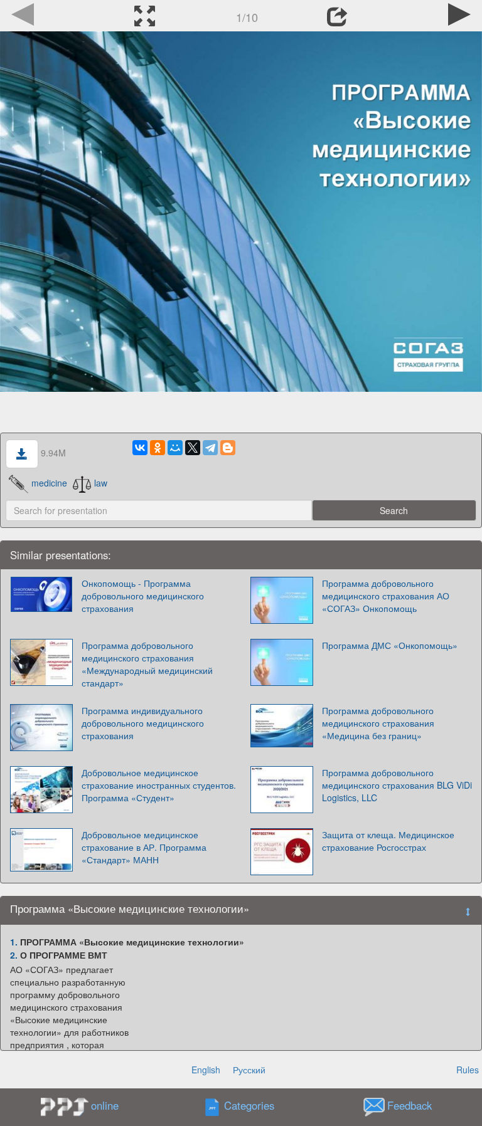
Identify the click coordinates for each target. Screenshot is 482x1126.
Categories (249, 1105)
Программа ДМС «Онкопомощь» (390, 645)
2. (14, 955)
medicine (49, 482)
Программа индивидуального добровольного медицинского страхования (143, 723)
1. (14, 941)
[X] (192, 447)
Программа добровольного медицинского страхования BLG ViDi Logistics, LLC (397, 785)
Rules (467, 1069)
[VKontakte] (139, 447)
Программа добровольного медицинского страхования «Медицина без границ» (378, 723)
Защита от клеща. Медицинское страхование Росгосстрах (388, 840)
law (100, 482)
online (105, 1105)
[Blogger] (227, 447)
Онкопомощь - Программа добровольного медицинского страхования (143, 595)
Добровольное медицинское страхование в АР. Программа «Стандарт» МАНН (144, 847)
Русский (249, 1069)
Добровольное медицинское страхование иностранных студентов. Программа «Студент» (159, 785)
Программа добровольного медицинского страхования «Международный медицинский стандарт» (147, 664)
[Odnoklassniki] (157, 447)
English (205, 1069)
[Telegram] (210, 447)
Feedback (409, 1105)
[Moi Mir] (175, 447)
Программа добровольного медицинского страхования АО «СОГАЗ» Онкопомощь (385, 595)
